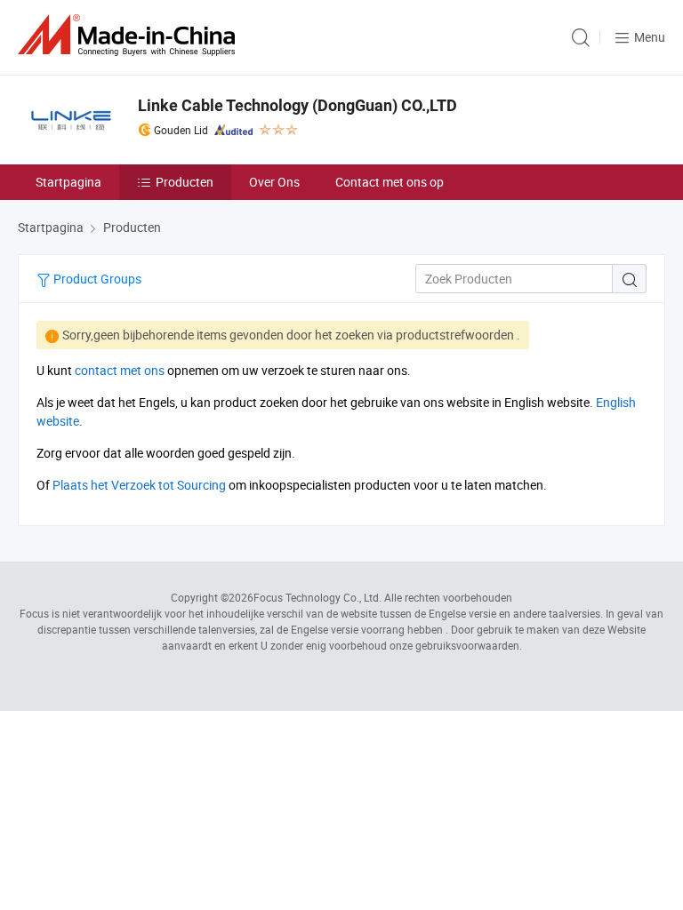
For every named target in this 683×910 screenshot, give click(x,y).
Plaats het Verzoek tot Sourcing (139, 484)
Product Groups (96, 278)
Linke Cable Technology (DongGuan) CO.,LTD (297, 105)
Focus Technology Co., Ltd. (317, 597)
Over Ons (274, 181)
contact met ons (120, 370)
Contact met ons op (389, 181)
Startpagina (68, 181)
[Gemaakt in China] (130, 35)
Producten (184, 181)
